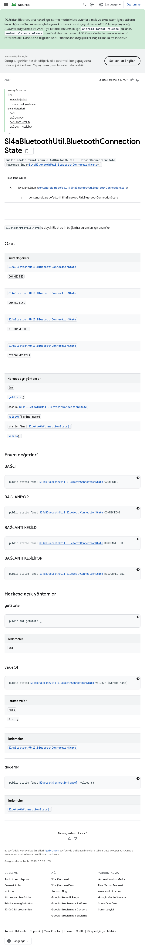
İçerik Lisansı (52, 850)
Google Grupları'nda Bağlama (69, 915)
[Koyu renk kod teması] (138, 477)
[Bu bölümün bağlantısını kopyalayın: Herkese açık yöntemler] (60, 594)
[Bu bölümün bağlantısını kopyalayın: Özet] (19, 244)
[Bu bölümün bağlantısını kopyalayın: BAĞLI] (19, 466)
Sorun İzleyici (106, 909)
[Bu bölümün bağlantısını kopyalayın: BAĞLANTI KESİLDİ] (41, 528)
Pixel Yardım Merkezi (110, 885)
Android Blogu (60, 891)
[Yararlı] (132, 80)
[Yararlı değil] (137, 80)
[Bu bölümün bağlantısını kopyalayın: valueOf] (22, 667)
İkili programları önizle (18, 897)
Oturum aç (133, 4)
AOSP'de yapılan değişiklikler (71, 38)
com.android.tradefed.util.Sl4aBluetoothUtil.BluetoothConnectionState (82, 187)
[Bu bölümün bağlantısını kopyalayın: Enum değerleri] (41, 455)
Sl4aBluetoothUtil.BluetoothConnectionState (63, 164)
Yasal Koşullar (52, 931)
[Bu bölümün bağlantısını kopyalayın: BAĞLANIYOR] (32, 497)
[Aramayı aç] (84, 4)
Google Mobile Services (112, 897)
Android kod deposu (17, 879)
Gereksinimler (13, 885)
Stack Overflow (107, 903)
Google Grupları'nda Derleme (69, 909)
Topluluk (35, 931)
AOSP (8, 79)
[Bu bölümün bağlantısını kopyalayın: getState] (23, 606)
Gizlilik (80, 931)
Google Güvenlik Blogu (65, 897)
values (13, 436)
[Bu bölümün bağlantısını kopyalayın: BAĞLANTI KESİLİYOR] (46, 558)
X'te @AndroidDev (62, 885)
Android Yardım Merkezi (112, 879)
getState (14, 397)
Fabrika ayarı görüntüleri (19, 903)
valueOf (13, 416)
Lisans (68, 931)
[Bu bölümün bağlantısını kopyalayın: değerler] (23, 767)
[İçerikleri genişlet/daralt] (24, 90)
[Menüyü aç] (6, 4)
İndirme (9, 891)
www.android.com (109, 891)
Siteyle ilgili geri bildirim (101, 931)
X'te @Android (60, 879)
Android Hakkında (15, 931)
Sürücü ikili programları (18, 909)
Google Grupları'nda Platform (69, 903)
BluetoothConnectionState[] (50, 426)
